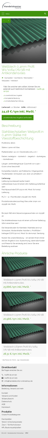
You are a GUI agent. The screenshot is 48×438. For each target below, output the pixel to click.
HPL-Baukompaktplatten (11, 428)
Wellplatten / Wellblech (10, 81)
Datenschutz (7, 401)
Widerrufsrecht (8, 399)
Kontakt (5, 393)
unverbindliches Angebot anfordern (17, 118)
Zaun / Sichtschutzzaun (11, 425)
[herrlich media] (26, 433)
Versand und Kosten (10, 396)
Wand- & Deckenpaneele (12, 422)
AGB (3, 404)
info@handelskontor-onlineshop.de (18, 381)
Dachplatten (9, 78)
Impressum (6, 407)
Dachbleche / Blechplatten (23, 78)
